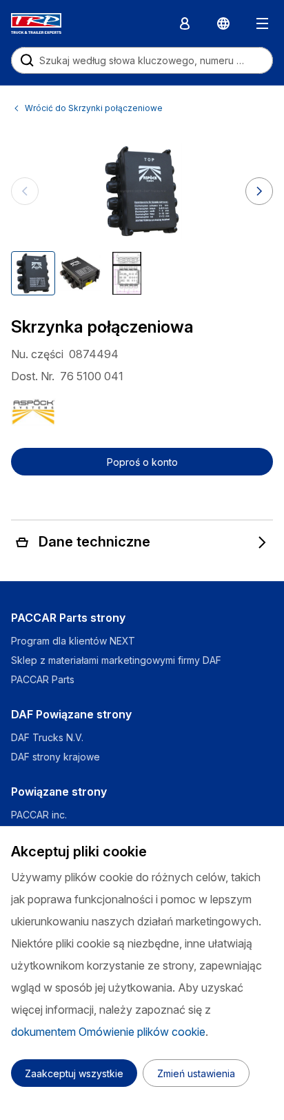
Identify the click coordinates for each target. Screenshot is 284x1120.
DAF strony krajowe (55, 757)
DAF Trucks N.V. (47, 737)
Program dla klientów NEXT (74, 641)
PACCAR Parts (42, 679)
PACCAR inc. (39, 815)
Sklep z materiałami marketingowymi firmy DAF (116, 660)
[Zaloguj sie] (185, 23)
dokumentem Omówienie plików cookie (108, 1032)
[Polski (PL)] (223, 23)
